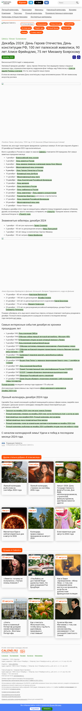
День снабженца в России (27, 190)
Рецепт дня (39, 28)
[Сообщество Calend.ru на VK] (46, 2)
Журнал (12, 38)
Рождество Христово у (26, 196)
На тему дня (26, 28)
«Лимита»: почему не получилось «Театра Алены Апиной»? (13, 580)
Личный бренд (52, 28)
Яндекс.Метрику (55, 705)
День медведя (23, 183)
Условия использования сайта (11, 692)
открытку (51, 212)
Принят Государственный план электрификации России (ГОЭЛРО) (46, 369)
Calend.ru (5, 38)
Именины (39, 10)
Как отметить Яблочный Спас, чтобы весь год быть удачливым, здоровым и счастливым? (40, 627)
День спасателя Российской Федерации (33, 199)
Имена (24, 32)
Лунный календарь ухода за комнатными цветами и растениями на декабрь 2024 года (40, 423)
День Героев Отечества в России (29, 170)
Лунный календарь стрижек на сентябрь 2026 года (40, 488)
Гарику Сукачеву (40, 226)
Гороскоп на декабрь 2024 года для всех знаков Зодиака (28, 411)
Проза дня (66, 28)
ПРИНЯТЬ (47, 709)
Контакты (30, 655)
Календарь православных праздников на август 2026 (40, 535)
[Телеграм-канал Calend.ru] (30, 2)
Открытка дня (55, 24)
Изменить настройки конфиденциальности (14, 699)
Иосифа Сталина (44, 298)
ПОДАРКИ (69, 24)
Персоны (18, 13)
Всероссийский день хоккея (27, 158)
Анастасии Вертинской (38, 295)
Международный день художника (29, 167)
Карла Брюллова (61, 301)
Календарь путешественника (14, 17)
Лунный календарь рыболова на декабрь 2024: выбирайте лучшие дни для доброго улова (42, 427)
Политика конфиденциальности (11, 696)
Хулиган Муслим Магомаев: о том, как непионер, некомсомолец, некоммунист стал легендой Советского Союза (67, 628)
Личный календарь (10, 10)
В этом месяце (27, 24)
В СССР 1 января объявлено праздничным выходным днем (43, 372)
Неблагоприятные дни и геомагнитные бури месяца (27, 420)
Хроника (72, 10)
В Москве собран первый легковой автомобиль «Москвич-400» (44, 337)
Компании (6, 13)
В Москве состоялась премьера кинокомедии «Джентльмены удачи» (47, 346)
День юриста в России (25, 161)
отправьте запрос (15, 689)
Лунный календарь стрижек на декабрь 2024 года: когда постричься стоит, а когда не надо (42, 414)
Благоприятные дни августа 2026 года (66, 533)
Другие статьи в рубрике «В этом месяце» (21, 457)
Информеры (38, 655)
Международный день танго (28, 177)
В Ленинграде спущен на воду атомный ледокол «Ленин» (42, 340)
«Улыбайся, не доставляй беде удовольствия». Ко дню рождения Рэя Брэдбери (39, 582)
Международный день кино (28, 202)
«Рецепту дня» (25, 214)
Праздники (27, 10)
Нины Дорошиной (50, 229)
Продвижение (14, 655)
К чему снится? (36, 32)
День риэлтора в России (27, 186)
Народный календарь (56, 10)
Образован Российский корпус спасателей (36, 376)
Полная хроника (8, 385)
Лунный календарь (33, 13)
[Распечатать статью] (78, 57)
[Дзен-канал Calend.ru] (38, 2)
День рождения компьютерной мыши (34, 343)
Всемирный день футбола (27, 174)
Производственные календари (59, 13)
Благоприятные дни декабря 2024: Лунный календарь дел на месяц (33, 417)
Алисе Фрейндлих (35, 235)
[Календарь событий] (9, 2)
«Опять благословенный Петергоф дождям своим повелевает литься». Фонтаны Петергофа (12, 627)
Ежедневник (42, 24)
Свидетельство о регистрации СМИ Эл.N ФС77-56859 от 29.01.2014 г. (22, 680)
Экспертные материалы (41, 17)
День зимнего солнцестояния (44, 193)
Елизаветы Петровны (14, 310)
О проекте (5, 655)
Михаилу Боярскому (36, 304)
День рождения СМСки (28, 333)
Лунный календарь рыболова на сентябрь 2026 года (13, 488)
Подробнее (35, 709)
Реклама (23, 655)
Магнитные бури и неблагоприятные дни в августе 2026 (14, 534)
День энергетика (24, 193)
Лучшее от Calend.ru (12, 550)
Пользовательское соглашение (11, 694)
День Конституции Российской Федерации (34, 180)
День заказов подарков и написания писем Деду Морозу (39, 164)
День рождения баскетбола (31, 366)
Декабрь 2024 (8, 57)
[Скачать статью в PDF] (74, 57)
